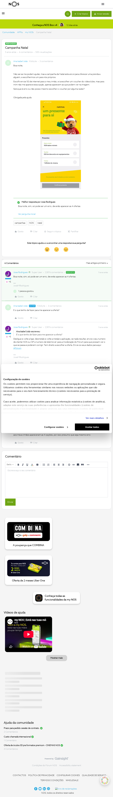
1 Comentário (10, 740)
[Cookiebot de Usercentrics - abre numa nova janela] (97, 368)
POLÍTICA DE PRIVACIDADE (41, 775)
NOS (31, 223)
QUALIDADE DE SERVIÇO (94, 775)
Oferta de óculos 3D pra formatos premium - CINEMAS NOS (32, 745)
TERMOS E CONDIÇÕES (51, 780)
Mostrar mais (56, 658)
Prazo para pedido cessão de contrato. (22, 728)
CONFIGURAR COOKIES (68, 775)
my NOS (29, 32)
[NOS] (14, 4)
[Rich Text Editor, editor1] (56, 482)
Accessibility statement (70, 765)
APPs (19, 32)
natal (40, 223)
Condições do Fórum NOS (44, 765)
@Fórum (17, 348)
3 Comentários (11, 749)
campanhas (20, 223)
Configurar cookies (54, 427)
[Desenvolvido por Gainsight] (56, 759)
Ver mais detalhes (95, 418)
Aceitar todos (92, 427)
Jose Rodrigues (20, 272)
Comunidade (8, 32)
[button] (3, 14)
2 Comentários (11, 732)
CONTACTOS (19, 775)
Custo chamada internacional (17, 737)
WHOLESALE (72, 780)
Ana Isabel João (20, 61)
